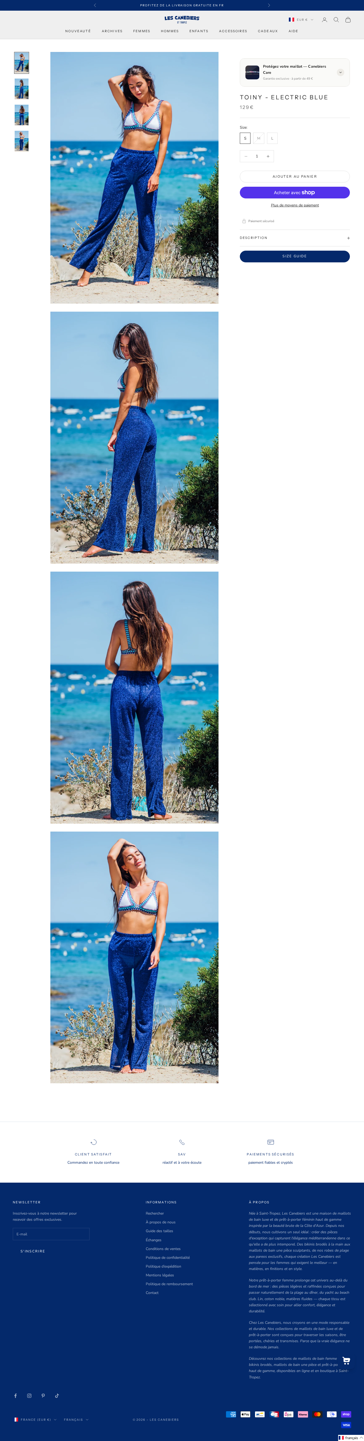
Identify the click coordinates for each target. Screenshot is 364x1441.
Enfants (198, 31)
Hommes (170, 31)
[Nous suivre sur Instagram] (29, 1395)
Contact (152, 1292)
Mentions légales (160, 1275)
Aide (294, 31)
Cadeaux (268, 31)
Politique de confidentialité (168, 1257)
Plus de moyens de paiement (295, 205)
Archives (112, 31)
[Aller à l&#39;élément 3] (21, 115)
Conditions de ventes (163, 1248)
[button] (351, 1438)
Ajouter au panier (295, 176)
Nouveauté (78, 31)
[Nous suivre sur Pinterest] (43, 1395)
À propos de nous (161, 1222)
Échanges (153, 1240)
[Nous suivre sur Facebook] (15, 1395)
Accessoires (233, 31)
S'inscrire (33, 1251)
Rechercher (155, 1213)
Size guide (294, 256)
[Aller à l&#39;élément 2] (21, 89)
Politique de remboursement (169, 1284)
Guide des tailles (159, 1231)
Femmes (141, 31)
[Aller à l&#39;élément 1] (21, 63)
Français (73, 1420)
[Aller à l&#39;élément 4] (21, 141)
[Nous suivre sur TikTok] (57, 1395)
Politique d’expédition (163, 1266)
